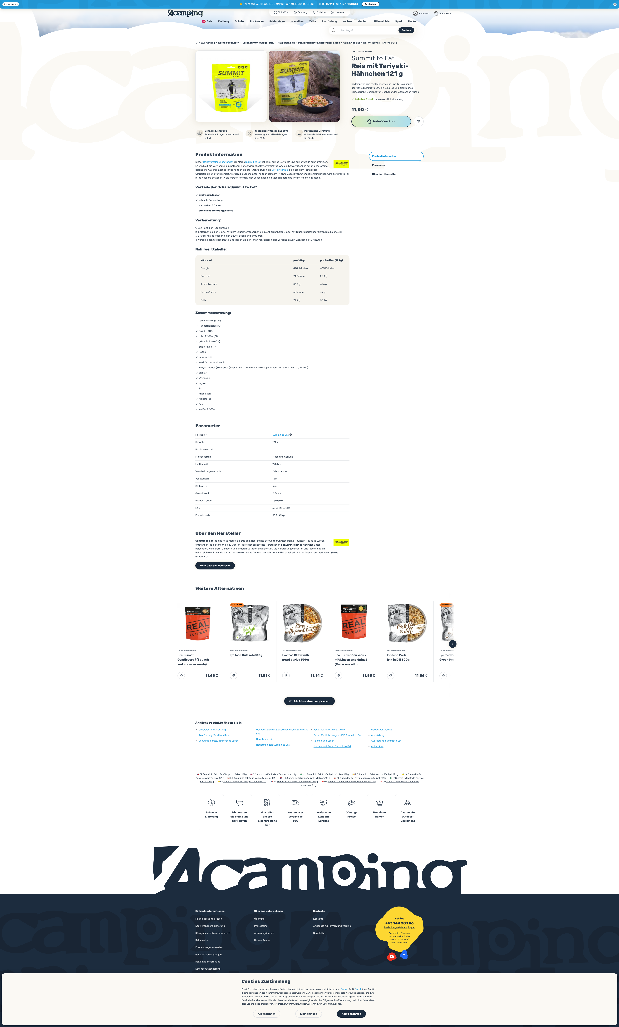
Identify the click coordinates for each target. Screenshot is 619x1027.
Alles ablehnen (266, 1013)
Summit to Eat (253, 161)
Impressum (260, 925)
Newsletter (319, 933)
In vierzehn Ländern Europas (323, 816)
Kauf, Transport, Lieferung (210, 925)
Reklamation (202, 940)
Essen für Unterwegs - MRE (329, 729)
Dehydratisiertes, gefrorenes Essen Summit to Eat (282, 731)
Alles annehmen (351, 1013)
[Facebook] (404, 954)
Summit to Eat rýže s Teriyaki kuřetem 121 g (225, 774)
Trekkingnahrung (361, 51)
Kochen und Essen (324, 740)
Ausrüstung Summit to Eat (386, 740)
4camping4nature (264, 933)
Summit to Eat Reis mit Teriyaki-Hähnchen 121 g (352, 781)
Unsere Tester (262, 940)
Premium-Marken (379, 814)
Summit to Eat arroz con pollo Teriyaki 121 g (245, 781)
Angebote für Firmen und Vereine (332, 925)
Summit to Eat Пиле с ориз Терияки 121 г (255, 778)
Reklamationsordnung (207, 961)
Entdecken (371, 4)
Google (358, 989)
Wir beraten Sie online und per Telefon (239, 816)
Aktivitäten (377, 746)
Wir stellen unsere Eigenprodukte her (267, 819)
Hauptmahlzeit (264, 739)
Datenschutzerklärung (208, 968)
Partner (345, 989)
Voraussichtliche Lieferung (389, 99)
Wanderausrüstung (382, 729)
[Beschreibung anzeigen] (290, 434)
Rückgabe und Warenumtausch (212, 933)
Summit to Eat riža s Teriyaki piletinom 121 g (308, 778)
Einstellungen (308, 1013)
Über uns (259, 918)
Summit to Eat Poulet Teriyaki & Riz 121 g (297, 781)
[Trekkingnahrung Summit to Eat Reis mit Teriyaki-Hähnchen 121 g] (231, 86)
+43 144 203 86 (399, 923)
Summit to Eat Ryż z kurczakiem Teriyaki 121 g (363, 778)
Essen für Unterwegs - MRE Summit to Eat (338, 735)
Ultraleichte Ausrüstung (212, 729)
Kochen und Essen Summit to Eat (332, 746)
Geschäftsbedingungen (208, 954)
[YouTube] (392, 957)
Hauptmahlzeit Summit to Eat (273, 744)
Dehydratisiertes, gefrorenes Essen (218, 740)
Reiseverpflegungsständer (218, 161)
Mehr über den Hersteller (215, 565)
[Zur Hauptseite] (185, 13)
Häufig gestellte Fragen (208, 918)
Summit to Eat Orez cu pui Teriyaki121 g (378, 774)
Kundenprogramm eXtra (208, 947)
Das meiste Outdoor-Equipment (408, 816)
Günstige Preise (352, 814)
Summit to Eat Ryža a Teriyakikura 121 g (276, 774)
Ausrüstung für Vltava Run (214, 735)
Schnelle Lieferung (211, 814)
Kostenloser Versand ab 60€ (295, 816)
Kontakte (318, 918)
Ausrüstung (377, 735)
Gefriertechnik (280, 169)
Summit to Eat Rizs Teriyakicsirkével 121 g (328, 774)
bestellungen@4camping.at (399, 927)
